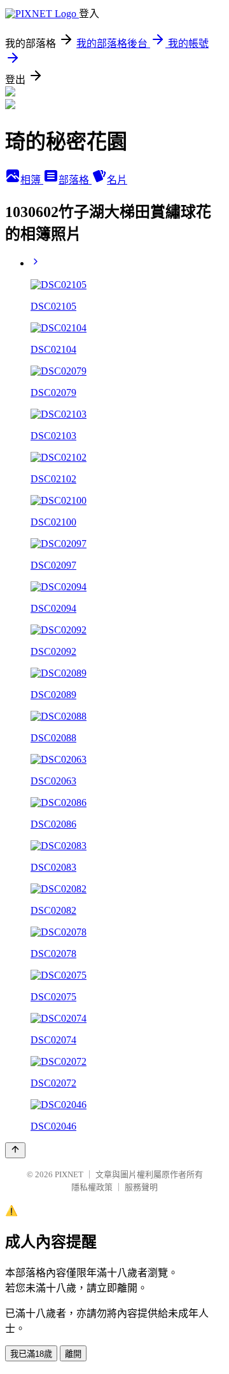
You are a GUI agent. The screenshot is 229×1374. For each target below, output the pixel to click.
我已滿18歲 (31, 1354)
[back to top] (15, 1150)
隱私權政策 (92, 1187)
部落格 (75, 180)
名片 (117, 180)
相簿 (31, 180)
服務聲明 (141, 1187)
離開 (73, 1354)
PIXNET (69, 1174)
